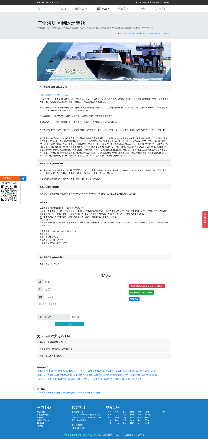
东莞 (124, 411)
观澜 (132, 417)
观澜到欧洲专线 (59, 379)
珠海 (117, 417)
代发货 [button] (122, 8)
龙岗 (147, 411)
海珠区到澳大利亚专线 (82, 375)
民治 (109, 417)
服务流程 (41, 411)
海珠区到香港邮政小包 (47, 371)
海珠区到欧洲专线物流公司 (88, 392)
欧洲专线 (166, 33)
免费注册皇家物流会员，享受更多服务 (146, 286)
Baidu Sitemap (119, 435)
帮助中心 (159, 2)
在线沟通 (134, 299)
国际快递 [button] (80, 8)
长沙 (139, 423)
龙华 (139, 411)
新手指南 (151, 2)
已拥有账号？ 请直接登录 (141, 292)
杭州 (147, 423)
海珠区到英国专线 (45, 375)
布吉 (147, 417)
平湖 (139, 417)
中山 (132, 420)
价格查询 (41, 417)
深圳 (109, 411)
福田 (132, 414)
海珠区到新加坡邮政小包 (68, 371)
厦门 (147, 420)
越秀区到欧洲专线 (132, 375)
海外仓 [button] (141, 8)
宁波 (124, 423)
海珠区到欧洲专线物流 (66, 392)
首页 (63, 8)
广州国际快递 (142, 33)
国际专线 (131, 33)
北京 (109, 423)
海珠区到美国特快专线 (111, 371)
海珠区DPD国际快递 (148, 371)
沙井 (109, 420)
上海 (117, 423)
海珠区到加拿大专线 (63, 375)
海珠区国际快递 (154, 33)
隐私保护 (41, 426)
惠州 (132, 411)
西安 (132, 423)
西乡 (124, 420)
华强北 (148, 414)
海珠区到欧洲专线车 (46, 392)
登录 (139, 2)
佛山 (139, 420)
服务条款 (41, 423)
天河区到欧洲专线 (75, 379)
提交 (70, 324)
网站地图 (108, 435)
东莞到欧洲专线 (90, 379)
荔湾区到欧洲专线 (149, 375)
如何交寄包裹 (43, 414)
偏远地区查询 (43, 420)
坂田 (139, 414)
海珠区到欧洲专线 (130, 371)
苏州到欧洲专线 (105, 379)
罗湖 (124, 414)
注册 (144, 2)
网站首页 (123, 33)
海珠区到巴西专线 (101, 375)
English (167, 2)
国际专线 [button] (102, 8)
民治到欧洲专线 (117, 375)
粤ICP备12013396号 (135, 435)
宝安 (109, 414)
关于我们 (161, 8)
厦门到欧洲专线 (134, 379)
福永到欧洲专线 (44, 379)
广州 (117, 411)
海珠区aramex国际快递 (91, 371)
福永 (117, 420)
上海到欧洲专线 (120, 379)
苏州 (124, 417)
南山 (117, 414)
